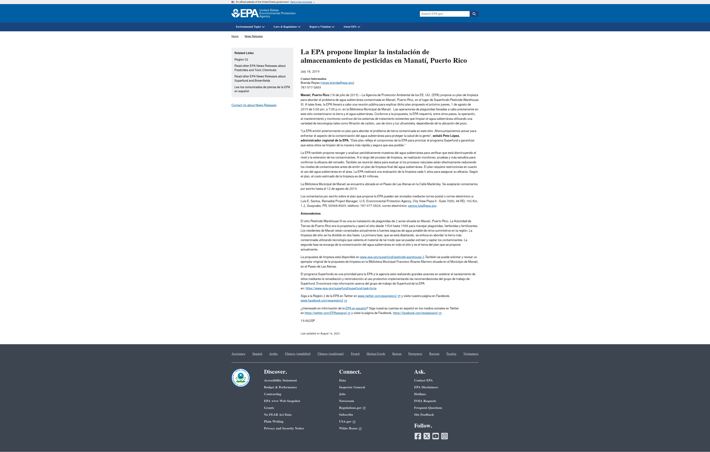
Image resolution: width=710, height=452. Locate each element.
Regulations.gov (350, 408)
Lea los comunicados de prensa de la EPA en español (262, 89)
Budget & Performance (280, 387)
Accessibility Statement (280, 380)
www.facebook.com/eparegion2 (322, 300)
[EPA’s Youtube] (435, 436)
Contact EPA (423, 380)
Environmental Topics (248, 27)
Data (342, 380)
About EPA (350, 27)
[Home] (263, 13)
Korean (396, 354)
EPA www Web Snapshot (282, 401)
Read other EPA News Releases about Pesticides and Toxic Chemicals (259, 68)
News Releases (254, 36)
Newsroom (346, 401)
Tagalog (451, 354)
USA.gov (345, 421)
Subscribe (346, 415)
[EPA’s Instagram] (444, 436)
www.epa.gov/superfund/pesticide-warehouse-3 (392, 257)
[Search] (474, 14)
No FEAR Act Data (278, 415)
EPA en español (356, 308)
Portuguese (415, 354)
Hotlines (420, 394)
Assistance (238, 354)
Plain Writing (273, 421)
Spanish (257, 354)
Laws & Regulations (285, 27)
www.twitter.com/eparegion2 (377, 296)
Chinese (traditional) (331, 354)
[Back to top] (699, 441)
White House (348, 428)
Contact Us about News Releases (253, 105)
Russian (434, 354)
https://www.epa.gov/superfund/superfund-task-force (341, 288)
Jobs (342, 394)
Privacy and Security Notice (284, 428)
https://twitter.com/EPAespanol (326, 313)
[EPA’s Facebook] (418, 436)
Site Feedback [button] (424, 415)
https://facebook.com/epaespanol (415, 313)
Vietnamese (471, 354)
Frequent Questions (428, 408)
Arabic (273, 354)
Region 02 (241, 59)
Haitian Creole (376, 354)
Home (235, 36)
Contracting (272, 394)
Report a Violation (320, 27)
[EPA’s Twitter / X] (426, 436)
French (355, 354)
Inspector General (352, 387)
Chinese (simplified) (298, 354)
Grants (269, 408)
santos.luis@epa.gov (422, 206)
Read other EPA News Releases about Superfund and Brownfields (259, 78)
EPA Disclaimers (426, 387)
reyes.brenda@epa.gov (337, 83)
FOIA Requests (425, 401)
